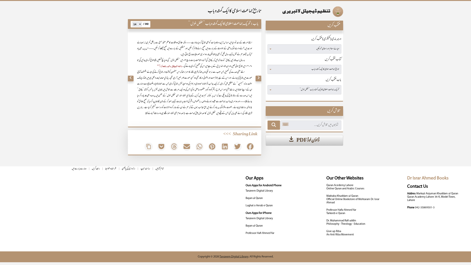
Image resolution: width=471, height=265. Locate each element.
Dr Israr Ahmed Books (428, 178)
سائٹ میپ (145, 168)
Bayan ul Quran (254, 198)
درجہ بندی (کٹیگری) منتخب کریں (326, 39)
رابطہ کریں (96, 168)
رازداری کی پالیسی (128, 168)
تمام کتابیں (159, 168)
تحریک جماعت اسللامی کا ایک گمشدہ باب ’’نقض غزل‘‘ (219, 24)
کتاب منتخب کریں (333, 59)
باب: (254, 24)
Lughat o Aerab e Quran (259, 205)
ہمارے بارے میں (79, 168)
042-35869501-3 (425, 207)
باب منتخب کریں (333, 80)
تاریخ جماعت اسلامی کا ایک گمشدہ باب (234, 11)
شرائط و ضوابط (110, 168)
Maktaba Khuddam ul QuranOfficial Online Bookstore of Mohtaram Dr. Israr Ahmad (352, 199)
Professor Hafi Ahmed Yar (260, 233)
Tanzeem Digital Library (259, 191)
